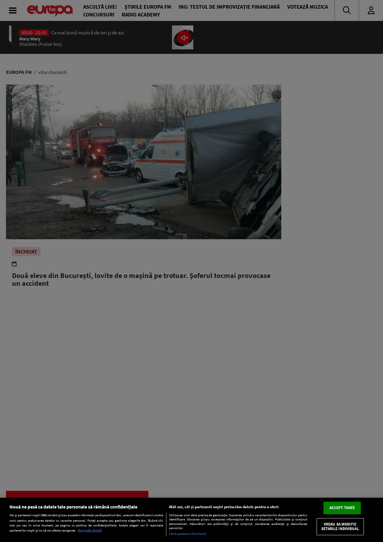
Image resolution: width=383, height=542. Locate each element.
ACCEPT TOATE (342, 507)
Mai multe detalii (90, 530)
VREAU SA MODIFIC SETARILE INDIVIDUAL (340, 527)
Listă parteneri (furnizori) (187, 534)
